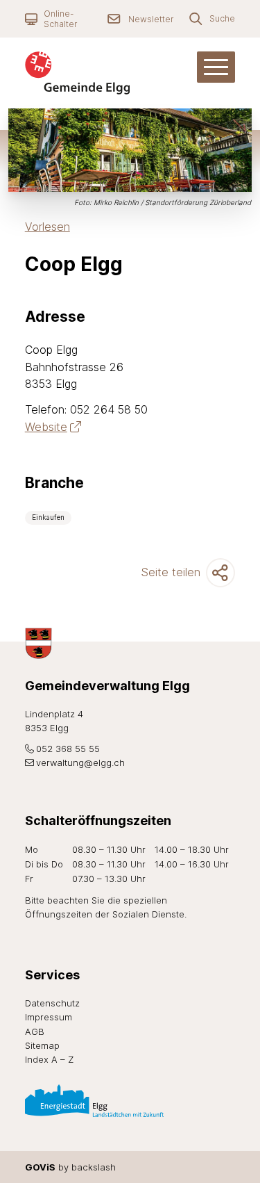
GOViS (40, 1167)
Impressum (48, 1016)
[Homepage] (91, 73)
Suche (222, 18)
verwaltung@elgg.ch (80, 762)
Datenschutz (52, 1003)
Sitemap (42, 1045)
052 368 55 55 (68, 748)
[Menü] (216, 67)
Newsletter (150, 19)
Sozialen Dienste (148, 914)
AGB (34, 1031)
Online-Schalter (60, 18)
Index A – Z (49, 1059)
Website (46, 427)
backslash (93, 1167)
